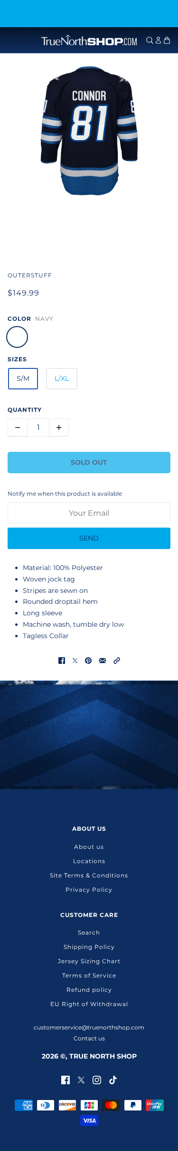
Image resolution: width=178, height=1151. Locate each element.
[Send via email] (102, 660)
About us (89, 846)
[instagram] (97, 1079)
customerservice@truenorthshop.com (89, 1027)
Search (89, 932)
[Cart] (166, 40)
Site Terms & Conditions (89, 875)
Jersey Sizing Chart (89, 961)
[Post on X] (75, 660)
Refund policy (89, 989)
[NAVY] (17, 336)
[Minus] (18, 427)
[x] (81, 1079)
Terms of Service (89, 975)
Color (19, 318)
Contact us (89, 1038)
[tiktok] (113, 1079)
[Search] (149, 40)
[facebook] (65, 1079)
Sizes (17, 359)
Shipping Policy (89, 946)
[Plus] (59, 427)
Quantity (25, 409)
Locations (89, 861)
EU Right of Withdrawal (89, 1004)
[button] (117, 660)
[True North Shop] (88, 40)
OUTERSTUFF (30, 275)
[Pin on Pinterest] (88, 660)
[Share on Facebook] (62, 660)
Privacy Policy (89, 889)
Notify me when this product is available (65, 493)
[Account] (158, 40)
